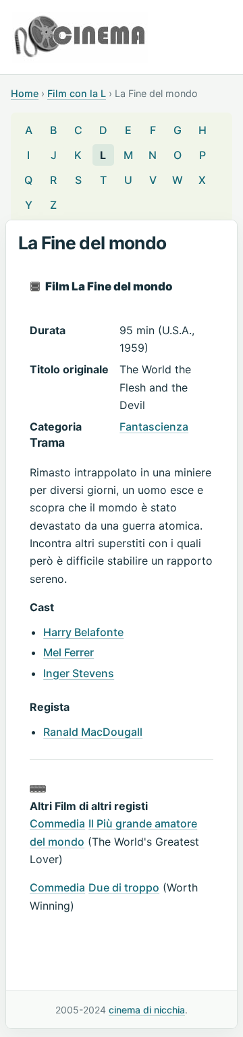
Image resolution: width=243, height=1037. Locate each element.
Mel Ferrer (68, 652)
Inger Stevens (78, 673)
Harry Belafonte (83, 632)
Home (24, 93)
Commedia (57, 823)
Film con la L (76, 93)
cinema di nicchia (147, 1009)
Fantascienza (153, 426)
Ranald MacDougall (92, 732)
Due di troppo (123, 887)
